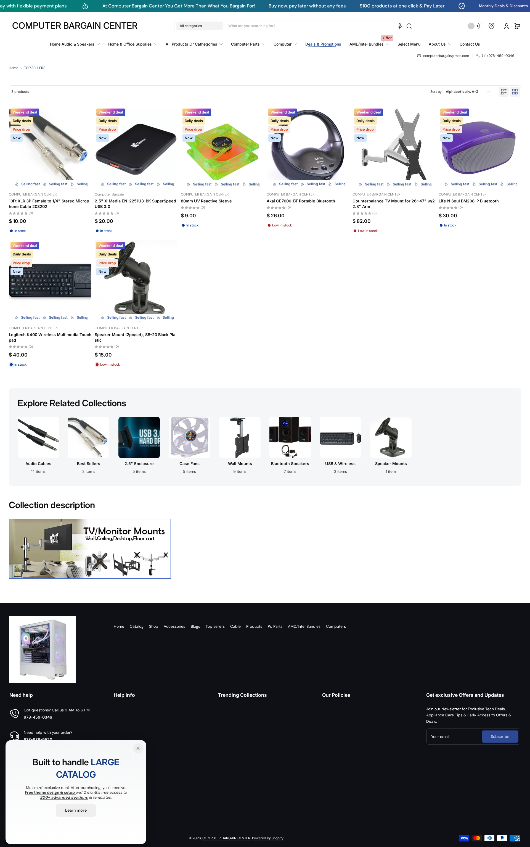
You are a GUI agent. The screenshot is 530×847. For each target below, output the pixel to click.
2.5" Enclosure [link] (139, 463)
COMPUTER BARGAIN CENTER (226, 838)
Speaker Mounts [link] (391, 463)
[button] (199, 26)
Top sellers (215, 626)
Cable (235, 626)
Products (254, 626)
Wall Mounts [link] (240, 463)
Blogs (195, 626)
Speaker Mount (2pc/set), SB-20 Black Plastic (135, 337)
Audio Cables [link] (38, 463)
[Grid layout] (515, 92)
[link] (77, 44)
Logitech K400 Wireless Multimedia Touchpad (50, 337)
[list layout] (504, 92)
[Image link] (38, 447)
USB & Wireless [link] (340, 463)
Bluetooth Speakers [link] (290, 463)
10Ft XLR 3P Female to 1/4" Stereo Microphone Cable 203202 (49, 204)
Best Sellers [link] (88, 463)
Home (13, 68)
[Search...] (409, 26)
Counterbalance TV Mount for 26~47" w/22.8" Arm (394, 204)
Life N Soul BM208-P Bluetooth (469, 201)
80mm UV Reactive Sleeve (206, 201)
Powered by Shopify (267, 838)
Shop (153, 626)
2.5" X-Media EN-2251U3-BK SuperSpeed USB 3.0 (135, 204)
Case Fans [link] (189, 463)
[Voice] (399, 26)
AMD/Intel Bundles (304, 626)
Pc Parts (275, 626)
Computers (336, 626)
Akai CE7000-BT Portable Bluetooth (301, 201)
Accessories (174, 626)
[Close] (138, 748)
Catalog (137, 626)
